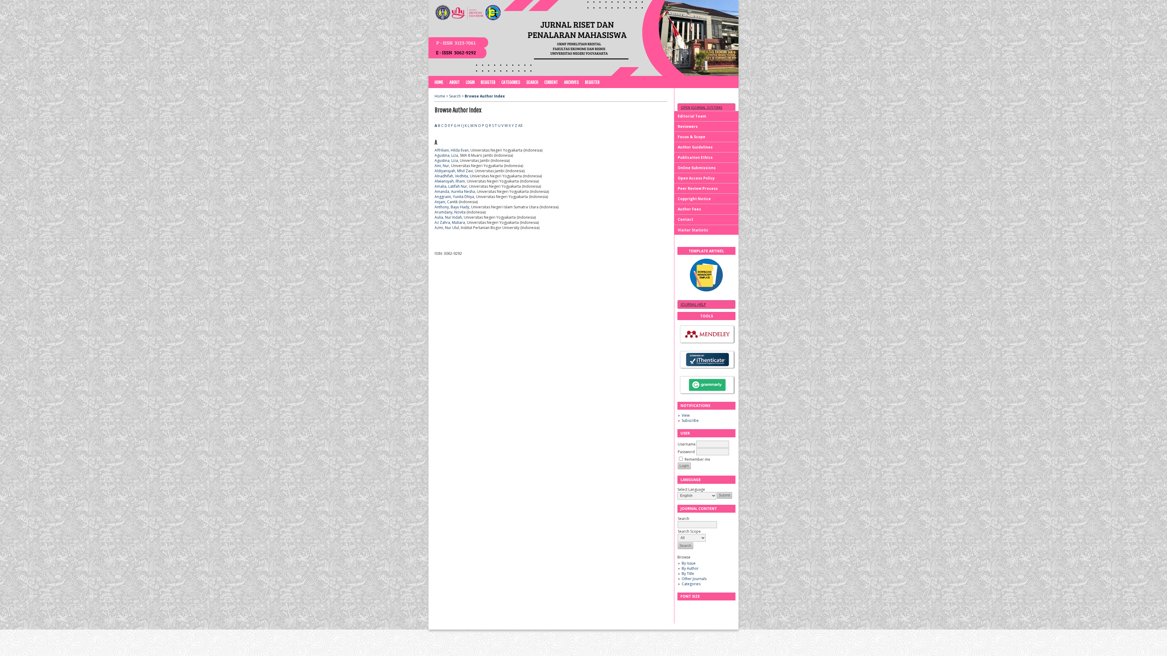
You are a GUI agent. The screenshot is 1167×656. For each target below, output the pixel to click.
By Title (688, 573)
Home (439, 82)
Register (488, 82)
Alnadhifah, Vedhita (451, 176)
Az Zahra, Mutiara (450, 222)
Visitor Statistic (693, 230)
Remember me (697, 459)
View (686, 415)
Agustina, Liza (446, 155)
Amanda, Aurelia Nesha (455, 191)
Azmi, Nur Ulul (447, 227)
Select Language (691, 489)
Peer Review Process (698, 188)
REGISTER (592, 82)
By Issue (689, 563)
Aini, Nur (442, 165)
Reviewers (688, 126)
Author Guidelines (695, 147)
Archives (571, 82)
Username (687, 444)
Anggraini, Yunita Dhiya (454, 196)
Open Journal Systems (701, 107)
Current (551, 82)
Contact (685, 219)
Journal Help (693, 304)
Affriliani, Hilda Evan (452, 150)
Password (686, 451)
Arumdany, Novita (450, 212)
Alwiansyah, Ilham (450, 181)
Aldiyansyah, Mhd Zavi (454, 170)
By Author (690, 568)
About (454, 82)
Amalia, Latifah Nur (451, 186)
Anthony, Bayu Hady (452, 207)
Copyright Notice (694, 198)
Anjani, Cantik (446, 201)
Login (470, 82)
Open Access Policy (696, 178)
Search (532, 82)
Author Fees (689, 209)
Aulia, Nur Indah (448, 217)
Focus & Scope (691, 136)
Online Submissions (697, 167)
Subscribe (690, 420)
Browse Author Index (485, 96)
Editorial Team (692, 116)
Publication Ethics (695, 157)
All (520, 125)
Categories (691, 583)
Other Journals (694, 578)
